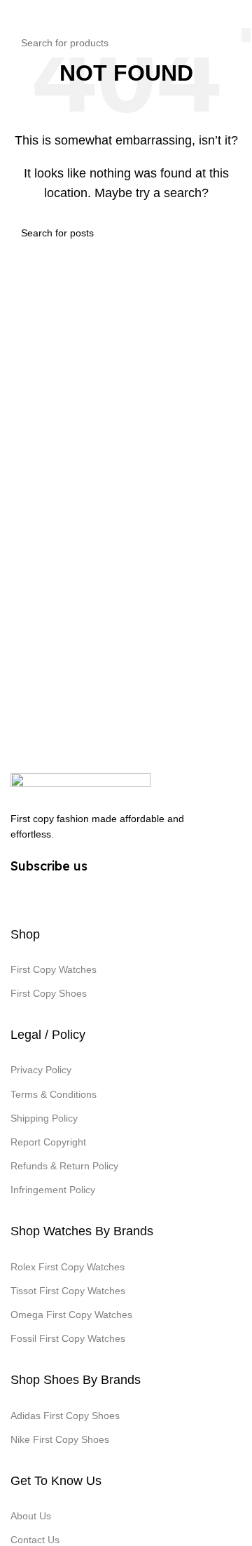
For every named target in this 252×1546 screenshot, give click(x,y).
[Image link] (80, 784)
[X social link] (46, 894)
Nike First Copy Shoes (59, 1439)
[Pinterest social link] (71, 894)
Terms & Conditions (53, 1094)
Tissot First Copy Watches (67, 1290)
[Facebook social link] (20, 894)
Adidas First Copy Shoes (65, 1415)
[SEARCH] (246, 35)
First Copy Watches (53, 969)
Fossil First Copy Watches (67, 1338)
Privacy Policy (40, 1069)
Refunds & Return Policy (64, 1165)
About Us (30, 1515)
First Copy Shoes (48, 993)
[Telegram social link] (121, 894)
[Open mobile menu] (16, 14)
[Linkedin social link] (96, 894)
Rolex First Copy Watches (67, 1266)
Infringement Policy (52, 1189)
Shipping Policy (44, 1118)
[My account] (235, 14)
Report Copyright (48, 1142)
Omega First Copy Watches (71, 1314)
